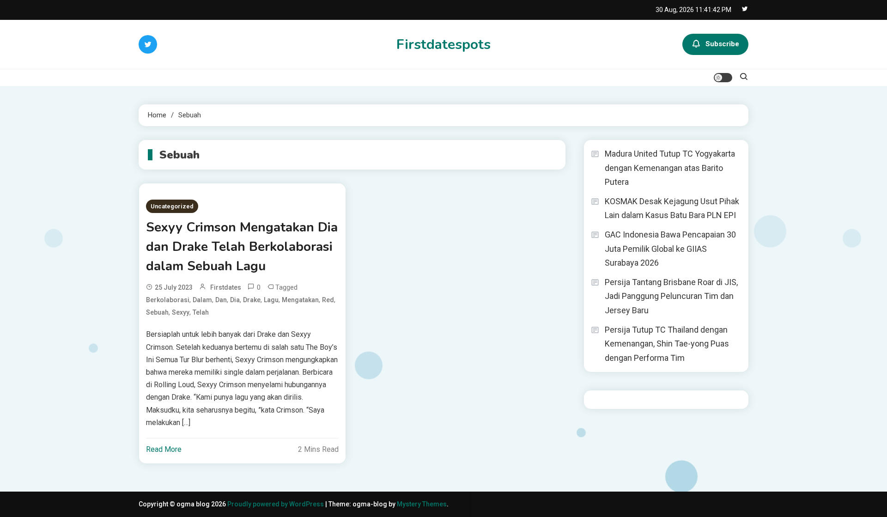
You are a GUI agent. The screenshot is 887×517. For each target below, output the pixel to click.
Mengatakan (300, 300)
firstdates (225, 287)
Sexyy (180, 312)
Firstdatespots (443, 44)
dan (221, 300)
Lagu (271, 300)
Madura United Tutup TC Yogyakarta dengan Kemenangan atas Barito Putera (670, 168)
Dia (235, 300)
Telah (201, 312)
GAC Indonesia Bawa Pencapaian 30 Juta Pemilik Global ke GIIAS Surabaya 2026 (670, 249)
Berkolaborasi (167, 300)
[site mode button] (723, 77)
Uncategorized (172, 206)
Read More (164, 449)
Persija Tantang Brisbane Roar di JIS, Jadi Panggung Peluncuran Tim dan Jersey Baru (671, 296)
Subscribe (722, 44)
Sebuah (157, 312)
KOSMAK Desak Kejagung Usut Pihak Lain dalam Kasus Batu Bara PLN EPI (672, 208)
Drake (252, 300)
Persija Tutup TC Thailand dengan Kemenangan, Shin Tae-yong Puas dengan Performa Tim (667, 344)
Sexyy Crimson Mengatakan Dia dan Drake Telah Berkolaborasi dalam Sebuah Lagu (242, 247)
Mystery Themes (422, 504)
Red (328, 300)
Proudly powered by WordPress (276, 504)
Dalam (202, 300)
